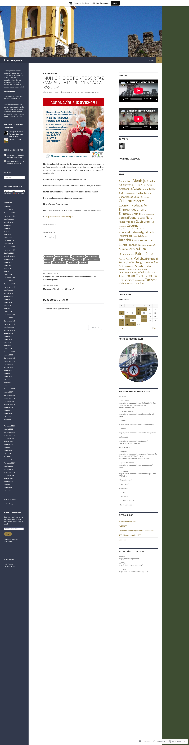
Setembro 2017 (9, 367)
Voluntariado (131, 284)
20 (122, 320)
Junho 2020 (8, 265)
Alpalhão (151, 180)
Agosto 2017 (8, 370)
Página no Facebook (129, 159)
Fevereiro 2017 (9, 389)
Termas (137, 272)
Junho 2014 (8, 488)
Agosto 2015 (8, 444)
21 (127, 320)
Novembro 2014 (9, 472)
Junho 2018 (8, 339)
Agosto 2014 (8, 481)
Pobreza (122, 259)
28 (127, 324)
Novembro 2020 (9, 250)
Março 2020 (8, 275)
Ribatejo (149, 262)
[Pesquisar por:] (14, 178)
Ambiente (124, 184)
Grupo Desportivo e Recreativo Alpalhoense (134, 229)
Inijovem (143, 236)
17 (144, 317)
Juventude (146, 240)
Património (144, 253)
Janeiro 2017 (8, 392)
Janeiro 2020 (8, 281)
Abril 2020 (7, 271)
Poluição (129, 259)
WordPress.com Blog (127, 521)
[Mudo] (151, 99)
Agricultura (125, 180)
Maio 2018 (7, 342)
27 (122, 324)
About (151, 60)
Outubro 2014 (9, 475)
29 (133, 324)
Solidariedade (59, 262)
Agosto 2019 (8, 296)
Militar (143, 245)
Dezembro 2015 (9, 432)
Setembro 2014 (9, 478)
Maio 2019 (7, 305)
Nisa (142, 249)
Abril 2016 (7, 420)
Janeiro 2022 (8, 210)
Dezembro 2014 (9, 469)
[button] (138, 362)
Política (78, 259)
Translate (20, 194)
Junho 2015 (8, 451)
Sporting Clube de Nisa (126, 269)
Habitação (124, 232)
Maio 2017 (7, 380)
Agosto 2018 (8, 333)
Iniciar (115, 3)
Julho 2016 (7, 410)
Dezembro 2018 (9, 321)
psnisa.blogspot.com (11, 504)
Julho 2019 (7, 299)
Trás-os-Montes (140, 280)
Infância (136, 236)
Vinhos (122, 283)
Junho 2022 (8, 207)
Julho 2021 (7, 228)
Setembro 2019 (9, 293)
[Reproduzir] (123, 99)
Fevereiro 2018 (9, 352)
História (135, 232)
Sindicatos (130, 266)
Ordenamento (126, 253)
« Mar (121, 328)
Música (133, 249)
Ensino (136, 213)
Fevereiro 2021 (9, 241)
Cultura (125, 201)
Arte (149, 184)
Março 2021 (8, 238)
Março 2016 (8, 423)
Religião (140, 262)
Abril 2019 (7, 309)
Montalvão (151, 245)
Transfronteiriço (146, 275)
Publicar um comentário (90, 92)
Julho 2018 (7, 336)
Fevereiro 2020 (9, 278)
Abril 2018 (7, 346)
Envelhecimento (62, 256)
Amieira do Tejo (135, 185)
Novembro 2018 (9, 324)
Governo (132, 225)
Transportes (126, 280)
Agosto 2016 (8, 407)
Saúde (47, 262)
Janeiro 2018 (8, 355)
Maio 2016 (7, 417)
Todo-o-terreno (147, 272)
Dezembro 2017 (9, 358)
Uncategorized (50, 73)
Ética (142, 283)
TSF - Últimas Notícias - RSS (130, 535)
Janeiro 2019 (8, 318)
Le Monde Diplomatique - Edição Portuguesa (136, 530)
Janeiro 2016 (8, 429)
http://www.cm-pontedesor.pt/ (59, 216)
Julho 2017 (7, 373)
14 (127, 317)
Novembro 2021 (9, 216)
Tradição (73, 262)
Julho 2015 (7, 447)
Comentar (95, 327)
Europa (123, 217)
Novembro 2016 (9, 398)
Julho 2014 (7, 485)
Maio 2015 (7, 454)
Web (137, 284)
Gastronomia (92, 256)
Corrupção (145, 197)
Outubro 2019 (9, 290)
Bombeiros (130, 193)
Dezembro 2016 (9, 395)
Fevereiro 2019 (9, 315)
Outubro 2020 (9, 253)
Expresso (122, 540)
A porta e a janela (13, 60)
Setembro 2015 (9, 441)
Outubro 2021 (9, 219)
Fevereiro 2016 (9, 426)
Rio (156, 262)
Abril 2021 (7, 234)
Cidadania (143, 193)
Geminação (122, 226)
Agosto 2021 (8, 225)
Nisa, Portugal (8, 564)
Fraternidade (78, 256)
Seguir (8, 534)
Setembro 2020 (9, 256)
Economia (126, 205)
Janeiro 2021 (8, 244)
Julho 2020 (7, 262)
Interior (48, 259)
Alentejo (49, 256)
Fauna (132, 217)
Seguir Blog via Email (13, 512)
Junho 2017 (8, 376)
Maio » (154, 328)
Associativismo (144, 188)
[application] (138, 91)
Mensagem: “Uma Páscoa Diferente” (58, 287)
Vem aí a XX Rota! (15, 139)
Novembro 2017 (9, 361)
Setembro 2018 (9, 330)
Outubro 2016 (9, 401)
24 (144, 320)
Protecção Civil (92, 259)
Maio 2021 (7, 231)
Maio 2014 (7, 491)
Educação (140, 205)
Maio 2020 (7, 268)
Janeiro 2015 (8, 466)
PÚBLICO (123, 526)
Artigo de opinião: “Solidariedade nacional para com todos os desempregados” (69, 276)
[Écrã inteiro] (155, 99)
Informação (126, 235)
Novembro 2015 (9, 435)
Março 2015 (8, 460)
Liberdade (68, 259)
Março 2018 (8, 349)
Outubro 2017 (9, 364)
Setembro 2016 (9, 404)
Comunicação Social (129, 196)
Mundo (123, 249)
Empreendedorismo (132, 209)
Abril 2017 (7, 383)
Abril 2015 (7, 457)
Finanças (141, 218)
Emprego (125, 213)
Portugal (152, 258)
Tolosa (121, 276)
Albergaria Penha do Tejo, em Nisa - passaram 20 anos (16, 134)
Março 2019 (8, 312)
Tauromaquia (126, 272)
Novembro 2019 (9, 287)
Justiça (135, 240)
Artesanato (125, 188)
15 (133, 317)
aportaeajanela (69, 92)
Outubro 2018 (9, 327)
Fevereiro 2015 (9, 463)
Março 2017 (8, 386)
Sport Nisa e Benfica (141, 269)
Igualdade (147, 232)
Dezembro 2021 (9, 213)
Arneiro (143, 185)
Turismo (83, 262)
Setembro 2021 (9, 222)
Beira (122, 193)
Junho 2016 (8, 414)
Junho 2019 (8, 302)
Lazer (58, 259)
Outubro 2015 (9, 438)
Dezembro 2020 (9, 247)
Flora (148, 217)
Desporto (138, 201)
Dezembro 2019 (9, 284)
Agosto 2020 (8, 259)
